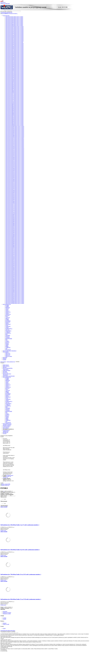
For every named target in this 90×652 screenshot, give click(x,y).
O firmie (4, 617)
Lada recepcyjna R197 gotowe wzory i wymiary (14, 233)
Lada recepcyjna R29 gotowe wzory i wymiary (14, 47)
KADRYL (7, 341)
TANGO (7, 308)
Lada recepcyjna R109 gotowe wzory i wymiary (14, 136)
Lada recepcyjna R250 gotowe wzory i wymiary (14, 292)
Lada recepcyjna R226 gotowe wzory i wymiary (14, 265)
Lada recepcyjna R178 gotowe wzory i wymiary (14, 212)
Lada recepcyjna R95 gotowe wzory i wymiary (14, 120)
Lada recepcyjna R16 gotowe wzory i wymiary (14, 33)
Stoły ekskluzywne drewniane (9, 375)
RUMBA (7, 305)
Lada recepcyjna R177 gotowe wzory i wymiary (14, 211)
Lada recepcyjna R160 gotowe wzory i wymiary (14, 192)
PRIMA (7, 346)
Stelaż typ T (7, 353)
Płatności (4, 358)
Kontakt (4, 359)
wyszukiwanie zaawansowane (6, 12)
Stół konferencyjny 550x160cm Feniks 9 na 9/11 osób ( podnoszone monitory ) (20, 549)
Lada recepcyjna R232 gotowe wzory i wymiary (14, 272)
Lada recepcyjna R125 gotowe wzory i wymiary (14, 153)
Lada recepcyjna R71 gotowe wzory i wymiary (14, 94)
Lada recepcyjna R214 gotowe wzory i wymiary (14, 252)
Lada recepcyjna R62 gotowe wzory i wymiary (14, 84)
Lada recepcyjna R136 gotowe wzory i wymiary (14, 166)
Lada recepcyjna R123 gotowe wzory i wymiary (14, 151)
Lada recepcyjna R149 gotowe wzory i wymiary (14, 180)
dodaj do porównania (4, 528)
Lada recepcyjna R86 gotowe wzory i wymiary (14, 110)
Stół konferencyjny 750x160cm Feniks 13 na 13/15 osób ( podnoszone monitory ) (20, 574)
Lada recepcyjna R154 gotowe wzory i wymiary (14, 185)
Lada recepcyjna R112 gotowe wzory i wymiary (14, 139)
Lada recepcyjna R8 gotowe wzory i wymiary (14, 24)
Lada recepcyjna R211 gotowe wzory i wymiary (14, 249)
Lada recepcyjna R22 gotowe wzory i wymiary (14, 39)
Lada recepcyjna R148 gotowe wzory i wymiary (14, 179)
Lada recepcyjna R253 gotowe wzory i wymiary (14, 295)
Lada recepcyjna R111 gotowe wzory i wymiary (14, 138)
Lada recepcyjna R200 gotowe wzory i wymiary (14, 236)
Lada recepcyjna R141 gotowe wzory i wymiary (14, 171)
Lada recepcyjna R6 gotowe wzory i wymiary (14, 22)
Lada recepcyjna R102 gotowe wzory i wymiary (14, 128)
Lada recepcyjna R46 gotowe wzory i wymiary (14, 66)
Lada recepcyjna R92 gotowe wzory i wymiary (14, 117)
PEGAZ (7, 343)
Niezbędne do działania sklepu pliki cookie (10, 632)
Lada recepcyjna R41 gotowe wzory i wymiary (14, 60)
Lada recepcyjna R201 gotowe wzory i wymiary (14, 237)
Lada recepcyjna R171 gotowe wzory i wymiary (14, 204)
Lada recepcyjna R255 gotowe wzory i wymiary (14, 297)
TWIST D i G (8, 314)
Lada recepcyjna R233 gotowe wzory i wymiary (14, 273)
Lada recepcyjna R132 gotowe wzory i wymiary (14, 161)
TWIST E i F (8, 312)
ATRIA (6, 345)
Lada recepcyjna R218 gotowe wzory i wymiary (14, 256)
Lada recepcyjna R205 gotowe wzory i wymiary (14, 242)
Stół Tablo (5, 371)
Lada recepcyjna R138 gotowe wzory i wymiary (14, 168)
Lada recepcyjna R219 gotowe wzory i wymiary (14, 257)
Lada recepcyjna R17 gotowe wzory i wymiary (14, 34)
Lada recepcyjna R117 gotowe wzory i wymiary (14, 144)
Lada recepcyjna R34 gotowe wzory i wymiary (14, 53)
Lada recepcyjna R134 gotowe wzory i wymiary (14, 163)
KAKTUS (7, 336)
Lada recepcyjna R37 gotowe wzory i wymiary (14, 56)
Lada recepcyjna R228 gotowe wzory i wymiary (14, 267)
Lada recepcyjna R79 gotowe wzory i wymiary (14, 102)
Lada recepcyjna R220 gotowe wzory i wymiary (14, 258)
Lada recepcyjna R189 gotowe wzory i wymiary (14, 224)
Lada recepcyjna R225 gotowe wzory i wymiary (14, 264)
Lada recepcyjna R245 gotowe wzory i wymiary (14, 286)
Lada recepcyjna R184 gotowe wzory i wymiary (14, 219)
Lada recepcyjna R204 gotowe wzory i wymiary (14, 241)
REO (6, 339)
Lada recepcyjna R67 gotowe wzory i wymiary (14, 89)
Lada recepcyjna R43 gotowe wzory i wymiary (14, 63)
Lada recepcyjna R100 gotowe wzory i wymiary (14, 126)
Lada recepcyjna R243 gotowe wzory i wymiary (14, 284)
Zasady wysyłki (6, 624)
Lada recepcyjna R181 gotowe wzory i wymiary (14, 215)
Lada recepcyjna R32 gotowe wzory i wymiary (14, 50)
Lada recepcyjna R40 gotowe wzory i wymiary (14, 59)
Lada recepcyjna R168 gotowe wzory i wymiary (14, 201)
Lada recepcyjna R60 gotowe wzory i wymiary (14, 81)
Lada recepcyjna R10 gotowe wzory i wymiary (14, 26)
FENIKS (7, 344)
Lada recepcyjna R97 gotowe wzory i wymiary (14, 122)
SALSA (7, 340)
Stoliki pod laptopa (6, 370)
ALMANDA (8, 326)
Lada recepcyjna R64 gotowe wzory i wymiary (14, 86)
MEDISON (7, 307)
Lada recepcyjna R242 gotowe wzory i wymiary (14, 283)
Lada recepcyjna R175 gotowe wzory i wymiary (14, 209)
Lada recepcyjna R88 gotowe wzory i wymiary (14, 112)
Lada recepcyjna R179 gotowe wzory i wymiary (14, 213)
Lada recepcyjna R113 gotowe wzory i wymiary (14, 140)
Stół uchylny (5, 372)
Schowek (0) (2, 2)
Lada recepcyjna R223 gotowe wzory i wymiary (14, 262)
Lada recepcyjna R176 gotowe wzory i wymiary (14, 210)
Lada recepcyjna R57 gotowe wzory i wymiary (14, 78)
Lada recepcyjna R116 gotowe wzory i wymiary (14, 143)
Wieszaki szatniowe (7, 425)
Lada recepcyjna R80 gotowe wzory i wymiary (14, 104)
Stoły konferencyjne (7, 304)
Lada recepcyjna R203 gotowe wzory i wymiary (14, 240)
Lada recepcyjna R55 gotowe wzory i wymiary (14, 76)
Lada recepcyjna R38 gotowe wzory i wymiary (14, 57)
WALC (6, 316)
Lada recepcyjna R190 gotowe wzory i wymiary (14, 225)
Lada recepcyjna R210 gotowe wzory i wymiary (14, 247)
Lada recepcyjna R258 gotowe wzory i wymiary (14, 301)
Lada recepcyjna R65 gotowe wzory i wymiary (14, 87)
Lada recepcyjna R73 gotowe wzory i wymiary (14, 96)
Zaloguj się (2, 3)
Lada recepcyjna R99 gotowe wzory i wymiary (14, 125)
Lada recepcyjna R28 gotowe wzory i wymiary (14, 46)
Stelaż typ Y (7, 355)
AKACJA (7, 329)
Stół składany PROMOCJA (8, 429)
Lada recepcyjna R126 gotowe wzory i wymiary (14, 154)
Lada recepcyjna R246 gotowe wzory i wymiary (14, 287)
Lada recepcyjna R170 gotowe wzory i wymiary (14, 203)
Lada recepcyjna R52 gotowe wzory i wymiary (14, 73)
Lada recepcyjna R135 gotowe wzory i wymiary (14, 164)
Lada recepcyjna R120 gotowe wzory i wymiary (14, 148)
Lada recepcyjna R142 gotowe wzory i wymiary (14, 172)
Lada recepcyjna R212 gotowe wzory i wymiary (14, 250)
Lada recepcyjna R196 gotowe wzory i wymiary (14, 232)
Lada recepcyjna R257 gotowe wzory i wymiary (14, 299)
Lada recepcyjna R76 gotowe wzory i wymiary (14, 99)
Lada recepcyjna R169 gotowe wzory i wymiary (14, 202)
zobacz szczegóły (3, 506)
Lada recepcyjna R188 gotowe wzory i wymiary (14, 223)
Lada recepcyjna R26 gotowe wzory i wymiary (14, 44)
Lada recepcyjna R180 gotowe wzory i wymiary (14, 214)
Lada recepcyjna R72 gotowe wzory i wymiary (14, 95)
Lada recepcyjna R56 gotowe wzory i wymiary (14, 77)
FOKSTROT (8, 324)
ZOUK (6, 325)
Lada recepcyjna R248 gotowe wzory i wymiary (14, 289)
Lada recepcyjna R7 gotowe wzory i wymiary (14, 23)
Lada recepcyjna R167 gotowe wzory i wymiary (14, 200)
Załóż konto (7, 3)
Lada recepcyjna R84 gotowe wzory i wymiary (14, 108)
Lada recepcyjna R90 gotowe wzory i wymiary (14, 115)
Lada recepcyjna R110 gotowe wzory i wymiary (14, 137)
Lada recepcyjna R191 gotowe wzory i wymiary (14, 226)
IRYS (6, 334)
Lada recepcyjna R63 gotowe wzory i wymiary (14, 85)
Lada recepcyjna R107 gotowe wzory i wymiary (14, 133)
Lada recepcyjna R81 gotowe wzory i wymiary (14, 105)
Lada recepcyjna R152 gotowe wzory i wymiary (14, 183)
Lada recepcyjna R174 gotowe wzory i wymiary (14, 208)
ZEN (6, 348)
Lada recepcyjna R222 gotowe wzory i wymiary (14, 261)
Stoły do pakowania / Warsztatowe (9, 350)
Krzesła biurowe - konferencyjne (6, 431)
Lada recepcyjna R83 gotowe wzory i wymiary (14, 107)
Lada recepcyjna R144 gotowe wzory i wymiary (14, 174)
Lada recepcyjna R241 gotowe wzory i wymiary (14, 282)
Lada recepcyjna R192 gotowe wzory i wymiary (14, 227)
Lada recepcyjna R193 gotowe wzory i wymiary (14, 229)
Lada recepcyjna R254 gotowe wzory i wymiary (14, 296)
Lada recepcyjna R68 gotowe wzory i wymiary (14, 90)
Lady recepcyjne (6, 15)
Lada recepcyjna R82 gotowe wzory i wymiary (14, 106)
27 (11, 493)
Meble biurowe (6, 364)
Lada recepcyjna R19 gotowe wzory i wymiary (14, 36)
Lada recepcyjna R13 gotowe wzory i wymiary (14, 29)
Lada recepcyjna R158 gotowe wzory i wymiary (14, 190)
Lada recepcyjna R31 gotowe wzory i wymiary (14, 49)
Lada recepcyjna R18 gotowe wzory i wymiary (14, 35)
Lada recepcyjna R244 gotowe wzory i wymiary (14, 285)
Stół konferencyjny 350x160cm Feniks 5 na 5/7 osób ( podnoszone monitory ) (19, 524)
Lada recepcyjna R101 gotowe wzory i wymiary (14, 127)
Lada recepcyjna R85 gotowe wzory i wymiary (14, 109)
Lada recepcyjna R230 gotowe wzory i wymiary (14, 270)
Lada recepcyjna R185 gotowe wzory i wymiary (14, 220)
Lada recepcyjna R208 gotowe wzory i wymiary (14, 245)
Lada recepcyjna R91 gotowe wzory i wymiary (14, 116)
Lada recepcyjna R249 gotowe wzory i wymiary (14, 291)
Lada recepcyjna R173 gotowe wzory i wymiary (14, 206)
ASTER (7, 327)
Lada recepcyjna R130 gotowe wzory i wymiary (14, 159)
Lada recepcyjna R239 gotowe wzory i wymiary (14, 279)
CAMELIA (7, 331)
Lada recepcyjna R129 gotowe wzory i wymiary (14, 158)
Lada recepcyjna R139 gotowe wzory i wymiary (14, 169)
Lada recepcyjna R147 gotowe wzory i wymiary (14, 178)
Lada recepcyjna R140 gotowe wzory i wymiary (14, 170)
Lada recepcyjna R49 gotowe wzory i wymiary (14, 69)
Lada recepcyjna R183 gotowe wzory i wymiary (14, 218)
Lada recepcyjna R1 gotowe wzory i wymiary (14, 16)
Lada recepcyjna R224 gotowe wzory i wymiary (14, 263)
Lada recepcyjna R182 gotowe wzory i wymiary (14, 216)
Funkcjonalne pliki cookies (5, 636)
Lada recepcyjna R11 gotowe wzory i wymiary (14, 27)
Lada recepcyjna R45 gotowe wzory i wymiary (14, 65)
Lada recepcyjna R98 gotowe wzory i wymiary (14, 123)
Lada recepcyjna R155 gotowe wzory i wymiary (14, 187)
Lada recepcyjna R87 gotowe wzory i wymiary (14, 111)
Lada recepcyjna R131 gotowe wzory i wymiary (14, 160)
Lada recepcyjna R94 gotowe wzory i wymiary (14, 119)
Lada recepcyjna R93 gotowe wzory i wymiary (14, 118)
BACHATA (7, 322)
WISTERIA (7, 335)
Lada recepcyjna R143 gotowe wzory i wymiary (14, 173)
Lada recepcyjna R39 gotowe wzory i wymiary (14, 58)
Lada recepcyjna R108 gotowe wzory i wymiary (14, 135)
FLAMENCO (8, 333)
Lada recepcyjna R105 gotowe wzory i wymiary (14, 131)
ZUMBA (7, 319)
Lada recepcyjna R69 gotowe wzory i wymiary (14, 91)
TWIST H (7, 310)
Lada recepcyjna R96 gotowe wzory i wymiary (14, 121)
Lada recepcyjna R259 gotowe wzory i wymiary (14, 302)
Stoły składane (6, 351)
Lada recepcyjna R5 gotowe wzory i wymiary (14, 21)
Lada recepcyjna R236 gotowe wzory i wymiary (14, 276)
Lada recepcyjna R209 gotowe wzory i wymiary (14, 246)
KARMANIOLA (8, 328)
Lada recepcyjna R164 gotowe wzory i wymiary (14, 196)
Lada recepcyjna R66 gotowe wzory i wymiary (14, 88)
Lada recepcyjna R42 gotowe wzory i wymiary (14, 62)
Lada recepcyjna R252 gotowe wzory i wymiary (14, 294)
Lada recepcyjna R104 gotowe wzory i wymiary (14, 130)
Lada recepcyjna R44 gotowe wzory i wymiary (14, 64)
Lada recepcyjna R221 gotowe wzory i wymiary (14, 260)
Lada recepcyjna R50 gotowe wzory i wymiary (14, 70)
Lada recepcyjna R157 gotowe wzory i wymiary (14, 189)
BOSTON (7, 315)
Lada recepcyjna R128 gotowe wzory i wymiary (14, 157)
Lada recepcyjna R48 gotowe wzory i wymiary (14, 68)
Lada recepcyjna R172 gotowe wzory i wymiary (14, 205)
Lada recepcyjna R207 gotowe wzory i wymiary (14, 244)
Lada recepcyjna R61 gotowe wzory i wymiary (14, 83)
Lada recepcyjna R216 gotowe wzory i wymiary (14, 254)
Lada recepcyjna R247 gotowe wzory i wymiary (14, 288)
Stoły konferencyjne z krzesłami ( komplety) (7, 424)
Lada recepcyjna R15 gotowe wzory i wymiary (14, 32)
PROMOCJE (5, 432)
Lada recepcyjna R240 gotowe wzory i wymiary (14, 281)
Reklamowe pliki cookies (5, 643)
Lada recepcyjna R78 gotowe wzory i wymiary (14, 101)
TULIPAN (7, 337)
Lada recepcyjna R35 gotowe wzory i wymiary (14, 54)
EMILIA (7, 318)
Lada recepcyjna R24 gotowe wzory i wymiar (14, 42)
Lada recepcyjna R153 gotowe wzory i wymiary (14, 184)
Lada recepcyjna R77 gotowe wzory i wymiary (14, 100)
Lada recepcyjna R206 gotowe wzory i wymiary (14, 243)
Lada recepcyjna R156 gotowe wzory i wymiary (14, 188)
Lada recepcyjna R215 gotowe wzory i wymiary (14, 253)
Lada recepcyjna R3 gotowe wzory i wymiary (14, 18)
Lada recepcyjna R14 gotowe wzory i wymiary (14, 31)
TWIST (6, 309)
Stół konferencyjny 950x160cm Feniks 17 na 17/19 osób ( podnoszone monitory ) (20, 599)
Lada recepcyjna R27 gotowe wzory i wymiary (14, 45)
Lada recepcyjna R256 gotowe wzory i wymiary (14, 298)
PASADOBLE (8, 330)
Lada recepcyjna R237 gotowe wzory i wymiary (14, 277)
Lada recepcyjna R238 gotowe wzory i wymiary (14, 278)
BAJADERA (8, 320)
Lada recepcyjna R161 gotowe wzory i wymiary (14, 193)
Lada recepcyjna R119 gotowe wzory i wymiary (14, 147)
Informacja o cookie (7, 613)
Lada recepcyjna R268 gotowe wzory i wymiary (14, 303)
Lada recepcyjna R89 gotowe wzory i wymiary (14, 114)
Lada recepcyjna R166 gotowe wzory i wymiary (14, 199)
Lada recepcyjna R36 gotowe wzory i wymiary (14, 55)
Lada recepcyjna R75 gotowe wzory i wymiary (14, 98)
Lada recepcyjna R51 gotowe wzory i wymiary (14, 71)
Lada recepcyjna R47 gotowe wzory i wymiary (14, 67)
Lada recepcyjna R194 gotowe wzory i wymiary (14, 230)
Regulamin (5, 357)
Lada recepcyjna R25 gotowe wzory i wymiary (14, 43)
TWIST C (7, 313)
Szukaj (4, 628)
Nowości (4, 433)
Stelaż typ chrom (8, 356)
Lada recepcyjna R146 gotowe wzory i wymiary (14, 177)
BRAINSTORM (8, 338)
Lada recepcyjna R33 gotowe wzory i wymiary (14, 52)
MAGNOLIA (8, 349)
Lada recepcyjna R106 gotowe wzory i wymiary (14, 132)
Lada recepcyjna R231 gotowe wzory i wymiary (14, 271)
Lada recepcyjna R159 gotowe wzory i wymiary (14, 191)
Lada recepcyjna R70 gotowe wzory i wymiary (14, 92)
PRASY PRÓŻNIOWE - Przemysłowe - (8, 369)
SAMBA (7, 306)
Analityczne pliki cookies (5, 639)
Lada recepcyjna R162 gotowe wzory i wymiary (14, 194)
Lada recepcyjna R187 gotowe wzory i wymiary (14, 222)
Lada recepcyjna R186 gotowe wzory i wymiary (14, 221)
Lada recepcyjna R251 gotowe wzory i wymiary (14, 293)
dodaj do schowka (4, 529)
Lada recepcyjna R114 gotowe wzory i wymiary (14, 141)
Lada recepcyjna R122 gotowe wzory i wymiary (14, 150)
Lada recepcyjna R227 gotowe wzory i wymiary (14, 266)
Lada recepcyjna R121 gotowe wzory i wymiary (14, 149)
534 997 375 (5, 477)
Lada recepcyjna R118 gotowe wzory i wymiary (14, 146)
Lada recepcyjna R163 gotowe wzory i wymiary (14, 195)
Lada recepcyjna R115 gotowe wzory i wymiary (14, 142)
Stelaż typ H (7, 354)
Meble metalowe (6, 366)
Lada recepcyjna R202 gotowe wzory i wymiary (14, 239)
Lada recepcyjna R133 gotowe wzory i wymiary (14, 162)
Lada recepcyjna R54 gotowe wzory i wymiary (14, 75)
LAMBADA (7, 347)
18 (10, 493)
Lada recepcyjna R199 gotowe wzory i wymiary (14, 235)
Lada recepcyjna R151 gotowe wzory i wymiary (14, 182)
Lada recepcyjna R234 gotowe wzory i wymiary (14, 274)
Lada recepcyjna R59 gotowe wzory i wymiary (14, 80)
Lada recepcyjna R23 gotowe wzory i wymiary (14, 40)
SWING (7, 323)
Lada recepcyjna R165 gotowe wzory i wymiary (14, 198)
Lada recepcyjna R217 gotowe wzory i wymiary (14, 255)
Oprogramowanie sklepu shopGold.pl (7, 630)
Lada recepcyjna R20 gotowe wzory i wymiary (14, 37)
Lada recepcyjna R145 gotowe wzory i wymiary (14, 175)
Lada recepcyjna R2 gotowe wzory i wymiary (14, 17)
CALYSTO (7, 317)
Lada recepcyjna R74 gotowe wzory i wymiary (14, 97)
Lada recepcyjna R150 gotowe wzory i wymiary (14, 181)
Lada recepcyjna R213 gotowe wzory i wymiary (14, 251)
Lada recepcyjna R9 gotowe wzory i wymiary (14, 25)
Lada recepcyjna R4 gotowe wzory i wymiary (14, 19)
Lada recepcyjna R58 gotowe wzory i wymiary (14, 79)
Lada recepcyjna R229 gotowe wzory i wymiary (14, 268)
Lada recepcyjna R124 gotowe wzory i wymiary (14, 152)
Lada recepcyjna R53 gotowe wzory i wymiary (14, 74)
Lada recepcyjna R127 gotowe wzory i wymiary (14, 156)
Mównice (5, 367)
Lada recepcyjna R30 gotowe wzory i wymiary (14, 48)
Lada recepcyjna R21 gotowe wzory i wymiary (14, 38)
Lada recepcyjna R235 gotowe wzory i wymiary (14, 275)
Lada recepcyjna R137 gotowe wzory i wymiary (14, 167)
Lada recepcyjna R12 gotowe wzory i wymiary (14, 28)
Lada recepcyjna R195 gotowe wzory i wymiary (14, 231)
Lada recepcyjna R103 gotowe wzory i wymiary (14, 129)
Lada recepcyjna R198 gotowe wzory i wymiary (14, 234)
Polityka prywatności (7, 612)
